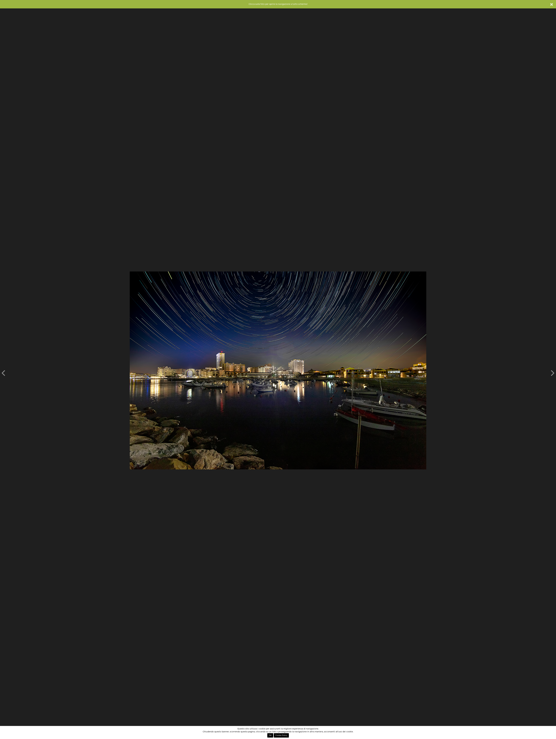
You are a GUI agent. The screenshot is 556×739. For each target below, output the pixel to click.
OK (270, 735)
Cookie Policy (281, 735)
